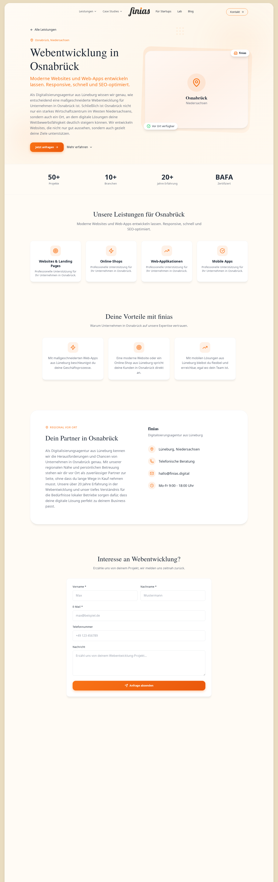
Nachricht (79, 647)
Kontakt (235, 12)
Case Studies (111, 11)
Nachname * (149, 586)
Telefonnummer (83, 627)
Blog (191, 11)
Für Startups (163, 11)
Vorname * (79, 586)
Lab (179, 11)
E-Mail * (78, 606)
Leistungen (86, 11)
